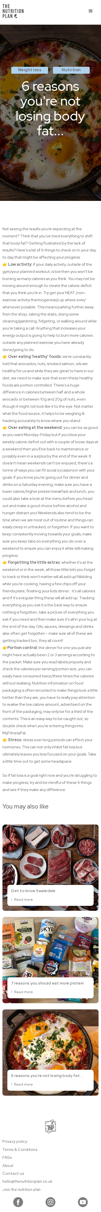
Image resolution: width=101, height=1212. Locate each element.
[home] (13, 11)
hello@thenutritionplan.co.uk (27, 1181)
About (7, 1165)
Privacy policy (14, 1141)
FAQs (7, 1157)
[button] (90, 11)
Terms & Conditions (19, 1149)
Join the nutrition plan (21, 1189)
